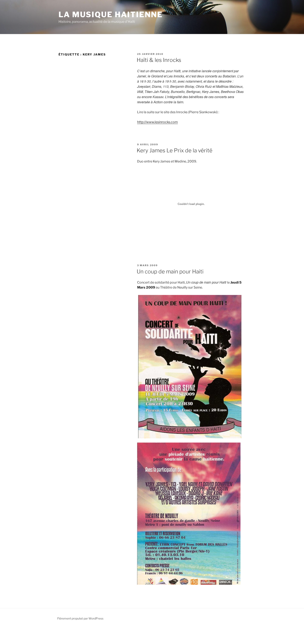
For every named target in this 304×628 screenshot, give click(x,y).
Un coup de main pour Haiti (170, 271)
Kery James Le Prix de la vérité (174, 150)
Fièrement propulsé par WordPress (80, 618)
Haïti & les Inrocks (159, 60)
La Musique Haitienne (111, 14)
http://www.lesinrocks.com (157, 122)
